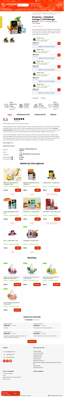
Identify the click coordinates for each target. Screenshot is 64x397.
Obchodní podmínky (38, 353)
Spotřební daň (6, 379)
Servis (3, 375)
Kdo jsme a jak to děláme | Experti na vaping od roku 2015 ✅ (47, 363)
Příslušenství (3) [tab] (22, 115)
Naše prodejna (36, 365)
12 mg (37, 154)
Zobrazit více (31, 341)
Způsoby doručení (37, 355)
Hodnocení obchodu (31, 317)
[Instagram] (7, 361)
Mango (21, 159)
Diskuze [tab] (53, 115)
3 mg (31, 154)
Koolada (21, 157)
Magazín (13, 1)
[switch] (38, 1)
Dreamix (38, 23)
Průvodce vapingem (7, 373)
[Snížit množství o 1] (51, 43)
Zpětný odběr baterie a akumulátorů (11, 377)
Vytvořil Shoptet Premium (55, 395)
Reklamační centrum (38, 360)
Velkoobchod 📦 (37, 357)
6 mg (34, 154)
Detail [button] (17, 190)
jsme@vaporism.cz (35, 3)
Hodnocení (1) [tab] (39, 115)
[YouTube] (10, 361)
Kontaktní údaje (37, 351)
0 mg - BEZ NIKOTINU (24, 154)
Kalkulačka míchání (37, 367)
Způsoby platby (36, 358)
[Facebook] (3, 361)
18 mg (20, 155)
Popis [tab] (9, 115)
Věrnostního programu (49, 46)
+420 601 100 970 (34, 5)
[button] (12, 189)
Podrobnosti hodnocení (50, 21)
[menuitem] (7, 9)
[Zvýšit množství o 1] (56, 43)
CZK (43, 0)
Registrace (57, 0)
